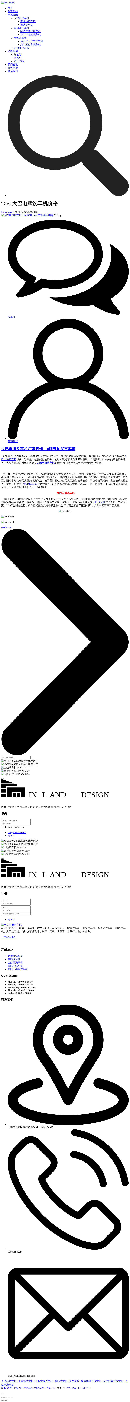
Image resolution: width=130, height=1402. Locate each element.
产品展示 (13, 14)
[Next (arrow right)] (5, 1400)
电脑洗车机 (30, 484)
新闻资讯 (13, 64)
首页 (10, 8)
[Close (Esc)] (2, 1397)
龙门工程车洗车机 (30, 44)
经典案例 (13, 51)
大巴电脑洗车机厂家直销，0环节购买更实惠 (38, 449)
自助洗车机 (26, 24)
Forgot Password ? (17, 832)
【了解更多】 (8, 937)
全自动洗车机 (21, 28)
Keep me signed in (14, 827)
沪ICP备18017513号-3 (79, 1388)
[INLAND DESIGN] (65, 801)
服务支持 (13, 67)
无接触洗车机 (21, 18)
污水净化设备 (21, 48)
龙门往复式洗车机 (30, 34)
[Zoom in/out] (12, 1397)
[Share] (5, 1397)
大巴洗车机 (99, 502)
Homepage (6, 212)
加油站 (18, 54)
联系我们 (13, 71)
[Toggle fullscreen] (9, 1397)
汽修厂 (18, 58)
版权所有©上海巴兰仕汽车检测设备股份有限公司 (28, 1388)
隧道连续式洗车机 (30, 31)
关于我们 (13, 11)
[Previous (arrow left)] (2, 1400)
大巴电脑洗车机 (46, 462)
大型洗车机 (20, 38)
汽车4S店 (19, 61)
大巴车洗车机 (15, 965)
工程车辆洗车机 (44, 1381)
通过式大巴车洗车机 (31, 41)
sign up (11, 919)
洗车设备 (74, 1381)
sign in (11, 835)
